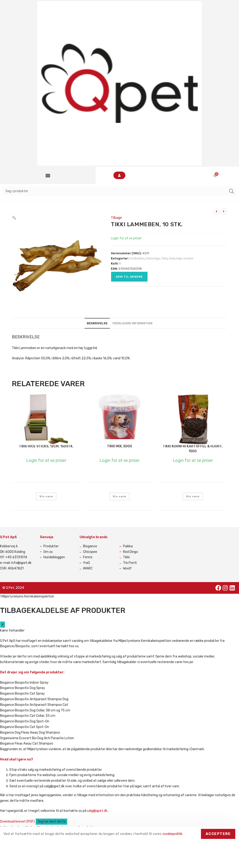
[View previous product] (216, 211)
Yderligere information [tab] (132, 323)
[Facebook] (218, 587)
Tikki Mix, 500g (119, 446)
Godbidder (137, 258)
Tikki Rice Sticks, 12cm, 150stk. (46, 446)
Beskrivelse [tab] (97, 323)
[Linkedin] (232, 587)
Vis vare (46, 496)
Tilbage (116, 218)
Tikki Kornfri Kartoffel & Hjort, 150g (193, 448)
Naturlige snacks (181, 258)
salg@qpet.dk (97, 811)
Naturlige (153, 258)
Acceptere (218, 834)
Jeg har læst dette (51, 821)
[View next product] (224, 211)
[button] (48, 175)
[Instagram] (225, 587)
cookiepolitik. (172, 834)
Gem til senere (129, 276)
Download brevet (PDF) (17, 821)
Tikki (164, 258)
